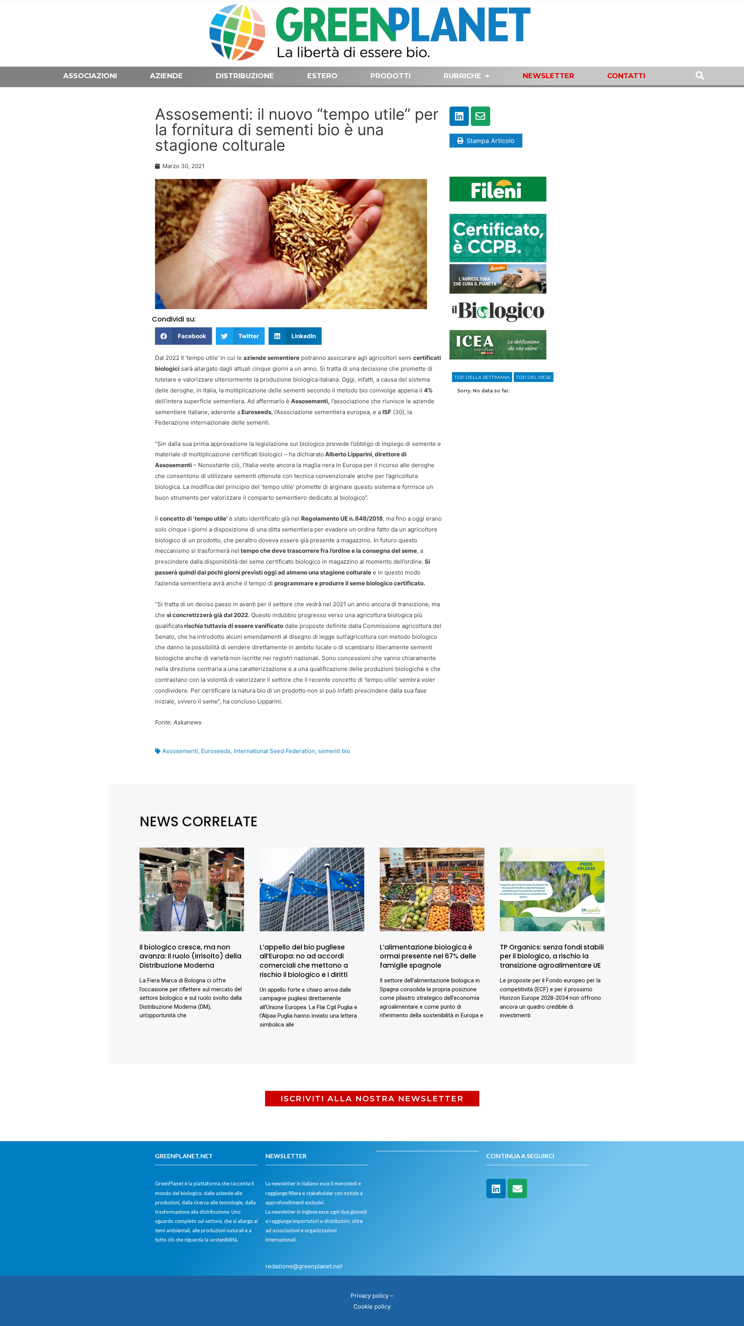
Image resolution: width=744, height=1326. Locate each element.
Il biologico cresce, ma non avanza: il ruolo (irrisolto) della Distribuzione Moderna (190, 956)
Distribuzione (245, 76)
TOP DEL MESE (533, 377)
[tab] (482, 377)
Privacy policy (370, 1295)
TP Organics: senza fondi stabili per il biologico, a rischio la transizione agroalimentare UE (552, 956)
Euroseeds (216, 751)
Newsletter (548, 76)
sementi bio (334, 751)
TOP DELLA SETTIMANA (482, 377)
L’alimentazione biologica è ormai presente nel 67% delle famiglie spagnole (428, 956)
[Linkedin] (459, 116)
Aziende (166, 76)
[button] (183, 336)
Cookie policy (372, 1306)
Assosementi (180, 751)
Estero (322, 76)
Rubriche (462, 76)
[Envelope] (480, 116)
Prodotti (390, 76)
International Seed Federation (274, 751)
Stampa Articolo (491, 140)
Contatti (626, 76)
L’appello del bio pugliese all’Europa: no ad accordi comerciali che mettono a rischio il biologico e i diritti (304, 960)
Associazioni (90, 76)
